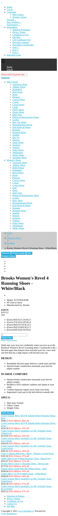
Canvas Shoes (18, 99)
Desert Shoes (18, 112)
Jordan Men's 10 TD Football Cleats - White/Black (23, 474)
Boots (15, 94)
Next (29, 253)
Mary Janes (17, 200)
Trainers (16, 147)
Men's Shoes (18, 14)
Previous (5, 253)
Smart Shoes (18, 142)
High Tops (17, 115)
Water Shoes (18, 150)
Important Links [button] (14, 55)
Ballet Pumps (18, 168)
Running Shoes (19, 132)
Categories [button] (11, 12)
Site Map (16, 37)
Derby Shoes (18, 109)
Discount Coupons (20, 42)
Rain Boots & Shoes (21, 127)
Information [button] (12, 27)
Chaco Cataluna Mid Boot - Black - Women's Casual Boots (27, 453)
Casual (15, 102)
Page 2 (15, 47)
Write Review (7, 413)
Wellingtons (17, 152)
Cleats (15, 107)
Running (16, 130)
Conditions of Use (20, 35)
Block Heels (17, 173)
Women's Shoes (14, 160)
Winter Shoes (18, 155)
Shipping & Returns (21, 30)
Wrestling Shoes (19, 157)
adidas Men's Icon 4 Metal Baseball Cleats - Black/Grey (26, 458)
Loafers (15, 120)
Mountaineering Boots (22, 125)
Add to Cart (7, 338)
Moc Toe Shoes (19, 122)
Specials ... (11, 20)
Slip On (15, 137)
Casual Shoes (18, 104)
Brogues (16, 97)
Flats (14, 188)
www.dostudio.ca (26, 511)
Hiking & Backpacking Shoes (25, 117)
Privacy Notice (19, 32)
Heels (14, 190)
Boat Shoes (17, 92)
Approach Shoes (19, 84)
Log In (10, 9)
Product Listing (18, 253)
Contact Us (12, 504)
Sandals (15, 135)
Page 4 (15, 52)
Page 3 (15, 50)
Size (3, 315)
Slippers (16, 140)
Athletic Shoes (18, 87)
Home (9, 7)
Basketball (17, 89)
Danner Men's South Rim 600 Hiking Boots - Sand (24, 468)
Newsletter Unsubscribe (23, 45)
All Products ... (13, 25)
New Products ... (14, 22)
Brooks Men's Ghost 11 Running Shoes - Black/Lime (25, 463)
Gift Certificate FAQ (21, 40)
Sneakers (16, 145)
